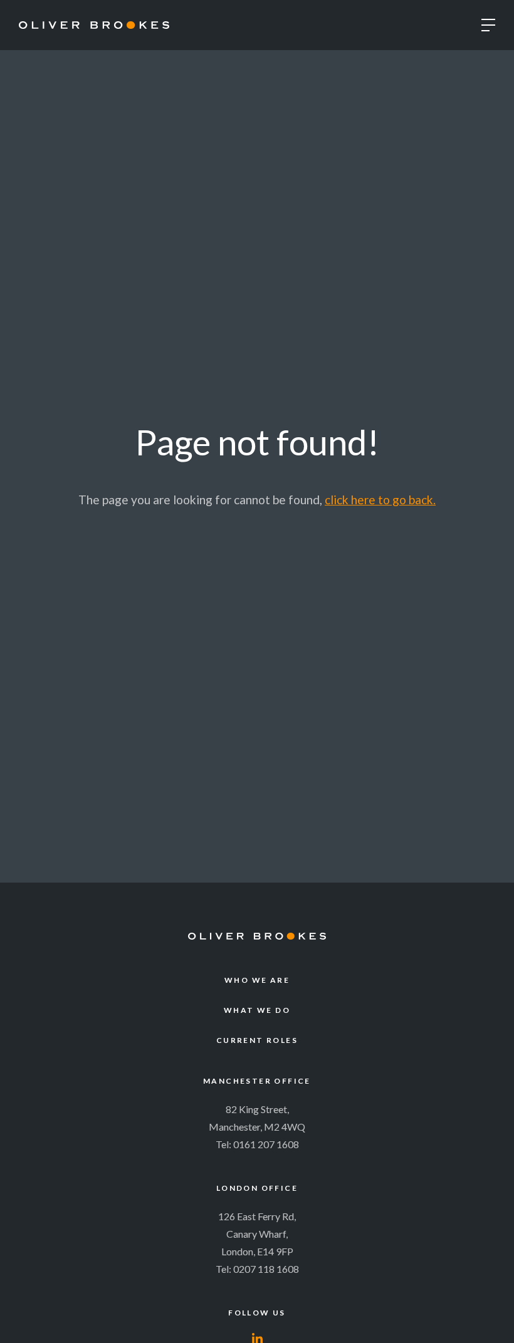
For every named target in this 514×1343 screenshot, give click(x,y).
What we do (257, 1010)
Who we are (257, 980)
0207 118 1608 (266, 1269)
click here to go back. (380, 499)
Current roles (257, 1040)
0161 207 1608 (266, 1144)
